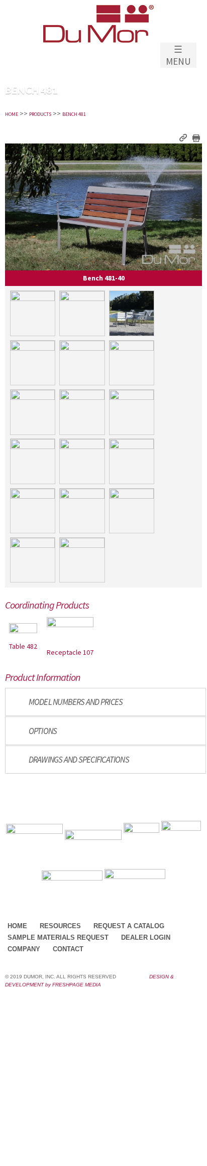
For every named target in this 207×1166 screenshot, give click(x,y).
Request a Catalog (128, 926)
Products (40, 114)
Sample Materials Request (58, 937)
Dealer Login (145, 937)
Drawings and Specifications (79, 759)
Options (43, 731)
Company (24, 949)
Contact (68, 949)
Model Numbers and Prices (76, 701)
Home (11, 114)
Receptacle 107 (70, 652)
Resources (60, 926)
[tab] (105, 702)
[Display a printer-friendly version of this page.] (195, 137)
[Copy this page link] (183, 137)
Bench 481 (74, 114)
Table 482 (23, 646)
